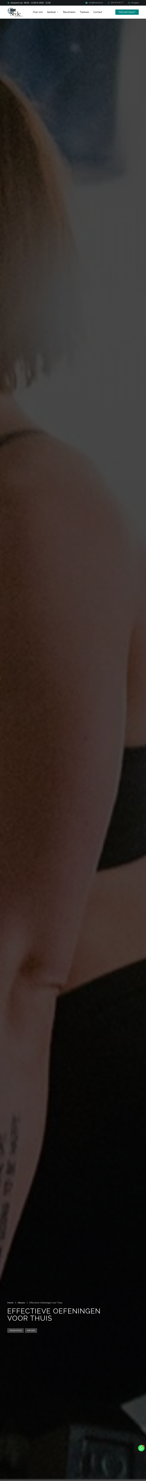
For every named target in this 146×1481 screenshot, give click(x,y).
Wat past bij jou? (127, 12)
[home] (17, 12)
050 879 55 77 (117, 2)
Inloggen (135, 2)
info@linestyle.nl (96, 2)
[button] (53, 12)
